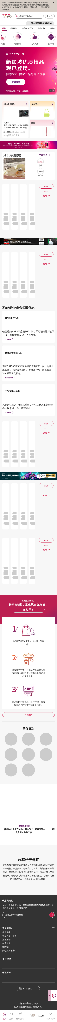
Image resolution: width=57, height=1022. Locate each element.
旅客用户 (28, 609)
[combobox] (29, 16)
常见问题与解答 (9, 935)
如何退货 (6, 943)
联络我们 (6, 946)
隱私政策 (23, 1003)
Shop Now (9, 378)
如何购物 (6, 931)
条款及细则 (33, 1003)
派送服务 (6, 939)
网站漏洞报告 (8, 950)
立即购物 (8, 412)
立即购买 (8, 339)
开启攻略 (28, 715)
